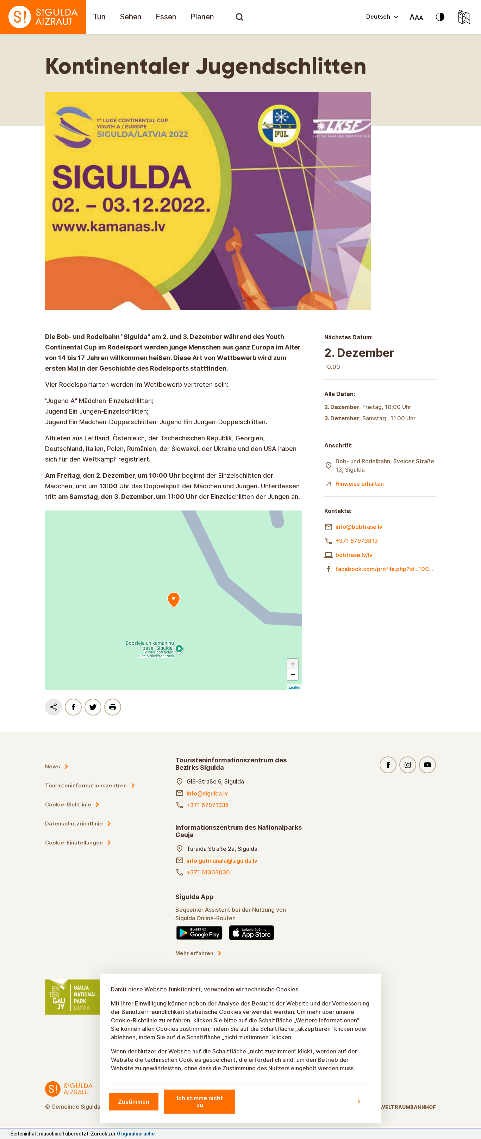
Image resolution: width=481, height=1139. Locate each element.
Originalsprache (136, 1134)
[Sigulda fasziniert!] (43, 17)
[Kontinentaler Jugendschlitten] (173, 600)
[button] (292, 664)
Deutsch (378, 16)
